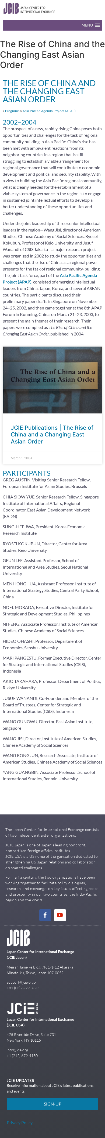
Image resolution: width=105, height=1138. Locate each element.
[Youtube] (60, 915)
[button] (87, 25)
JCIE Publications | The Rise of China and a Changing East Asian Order (52, 434)
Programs (12, 111)
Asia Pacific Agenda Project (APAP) (49, 111)
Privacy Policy (20, 1122)
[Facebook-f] (45, 915)
